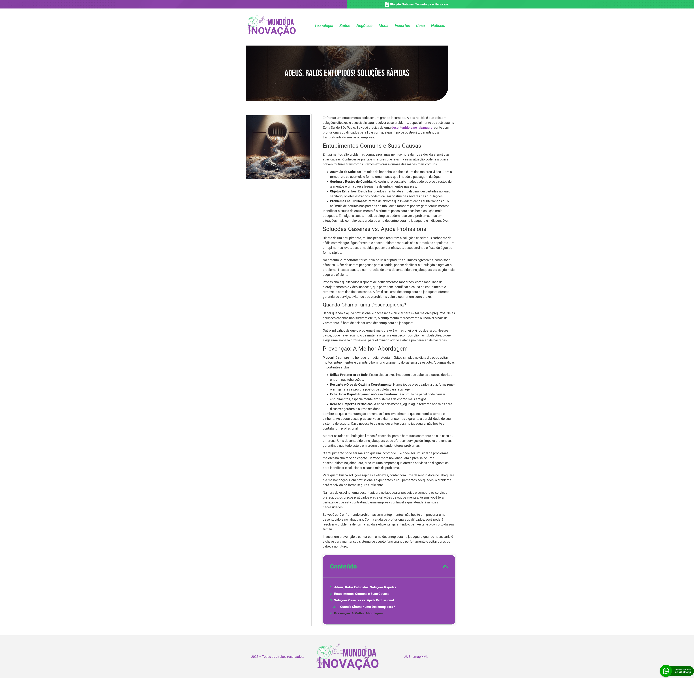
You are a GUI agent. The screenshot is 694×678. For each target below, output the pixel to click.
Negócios (364, 25)
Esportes (402, 25)
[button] (445, 566)
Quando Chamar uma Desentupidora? (367, 607)
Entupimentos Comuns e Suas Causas (361, 594)
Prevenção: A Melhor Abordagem (358, 613)
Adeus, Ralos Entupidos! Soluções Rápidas (365, 587)
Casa (420, 25)
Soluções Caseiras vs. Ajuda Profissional (364, 600)
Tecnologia (323, 25)
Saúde (344, 25)
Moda (384, 25)
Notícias (438, 25)
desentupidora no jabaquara (411, 127)
